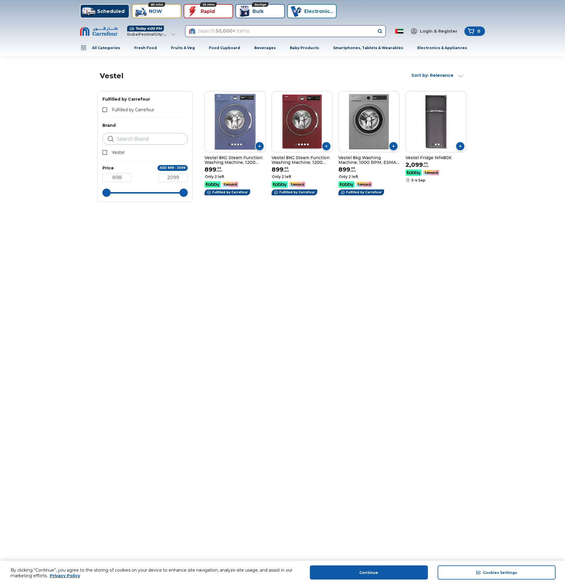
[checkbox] (104, 109)
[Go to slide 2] (232, 144)
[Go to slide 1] (229, 144)
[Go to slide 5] (241, 144)
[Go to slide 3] (235, 144)
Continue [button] (368, 572)
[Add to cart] (259, 146)
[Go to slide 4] (238, 144)
